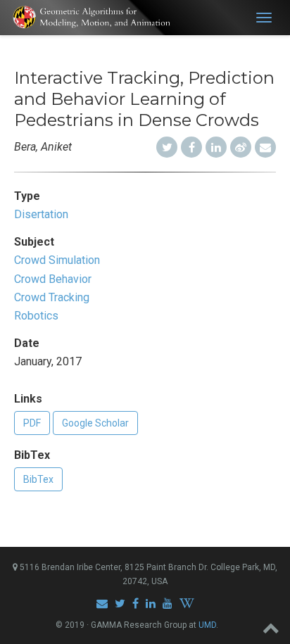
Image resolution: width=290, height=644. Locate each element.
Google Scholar (95, 423)
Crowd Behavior (53, 279)
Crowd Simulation (57, 260)
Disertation (41, 214)
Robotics (36, 315)
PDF (32, 423)
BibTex (38, 479)
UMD (207, 625)
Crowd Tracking (51, 297)
